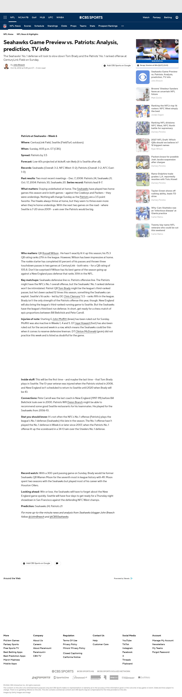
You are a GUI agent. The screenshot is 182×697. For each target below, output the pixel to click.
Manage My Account (162, 640)
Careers (37, 644)
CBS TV (37, 656)
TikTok (125, 644)
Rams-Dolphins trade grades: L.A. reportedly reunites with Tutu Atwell (164, 176)
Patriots (84, 197)
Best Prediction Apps (14, 656)
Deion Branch (75, 402)
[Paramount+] (79, 676)
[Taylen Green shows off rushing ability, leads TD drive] (143, 196)
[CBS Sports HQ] (85, 671)
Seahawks (82, 189)
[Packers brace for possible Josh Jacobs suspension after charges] (143, 162)
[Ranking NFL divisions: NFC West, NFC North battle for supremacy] (143, 128)
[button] (122, 26)
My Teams (157, 648)
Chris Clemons (72, 296)
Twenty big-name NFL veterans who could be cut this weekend (164, 227)
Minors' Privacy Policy (74, 648)
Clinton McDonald (86, 331)
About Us (38, 640)
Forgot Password (160, 652)
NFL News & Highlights (27, 34)
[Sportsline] (61, 677)
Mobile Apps (10, 663)
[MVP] (114, 676)
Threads (126, 659)
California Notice (71, 657)
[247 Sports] (41, 677)
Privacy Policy (70, 644)
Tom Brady (64, 288)
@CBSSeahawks (59, 516)
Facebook (127, 652)
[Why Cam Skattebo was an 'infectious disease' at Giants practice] (143, 213)
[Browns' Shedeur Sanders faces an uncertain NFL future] (143, 94)
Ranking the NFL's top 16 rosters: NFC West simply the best (164, 108)
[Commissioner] (98, 676)
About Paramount (42, 648)
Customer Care (100, 644)
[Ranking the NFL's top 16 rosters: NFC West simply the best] (143, 111)
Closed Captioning (72, 653)
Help (95, 640)
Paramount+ (39, 652)
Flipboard (127, 663)
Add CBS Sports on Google (119, 65)
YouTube (127, 640)
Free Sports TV (11, 648)
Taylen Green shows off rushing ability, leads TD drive (163, 193)
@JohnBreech (36, 516)
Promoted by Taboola (121, 579)
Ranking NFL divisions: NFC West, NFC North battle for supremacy (163, 125)
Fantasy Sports (11, 644)
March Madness (11, 659)
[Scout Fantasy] (128, 677)
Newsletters (158, 644)
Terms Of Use (70, 640)
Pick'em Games (11, 640)
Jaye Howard (82, 323)
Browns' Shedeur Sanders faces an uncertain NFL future (164, 91)
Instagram (127, 648)
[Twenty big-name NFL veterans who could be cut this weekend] (143, 230)
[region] (157, 51)
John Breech (19, 65)
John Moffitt (60, 319)
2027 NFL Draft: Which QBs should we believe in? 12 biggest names (165, 142)
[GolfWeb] (144, 677)
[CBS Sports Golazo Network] (113, 671)
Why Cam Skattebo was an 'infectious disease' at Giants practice (163, 210)
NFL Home (8, 34)
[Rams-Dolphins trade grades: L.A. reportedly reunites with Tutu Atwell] (143, 179)
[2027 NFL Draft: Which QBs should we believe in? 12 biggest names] (143, 145)
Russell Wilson (50, 253)
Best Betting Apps (12, 652)
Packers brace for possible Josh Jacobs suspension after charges (165, 159)
